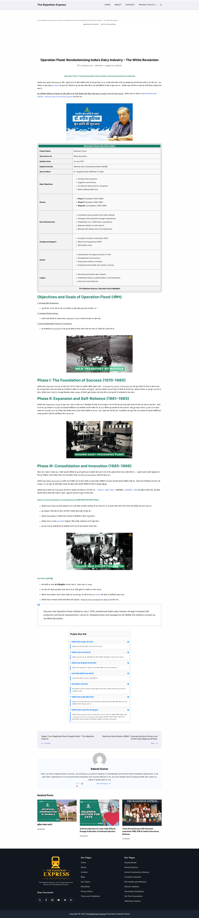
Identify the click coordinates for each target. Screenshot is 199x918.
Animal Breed (130, 862)
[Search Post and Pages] (161, 5)
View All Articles (101, 783)
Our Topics (85, 882)
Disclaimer (85, 886)
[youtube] (77, 786)
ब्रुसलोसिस (128, 490)
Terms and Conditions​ (90, 896)
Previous (47, 743)
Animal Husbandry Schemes (136, 872)
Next (152, 743)
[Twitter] (39, 900)
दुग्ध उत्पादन (55, 85)
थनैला (136, 490)
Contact (130, 5)
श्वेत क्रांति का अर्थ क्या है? (80, 684)
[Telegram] (64, 900)
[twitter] (79, 783)
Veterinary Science (132, 901)
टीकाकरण (101, 490)
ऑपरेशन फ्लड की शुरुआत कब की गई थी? (84, 663)
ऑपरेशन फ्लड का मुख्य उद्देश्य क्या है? (83, 697)
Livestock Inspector (132, 877)
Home (107, 5)
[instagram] (82, 783)
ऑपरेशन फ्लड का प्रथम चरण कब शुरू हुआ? (85, 710)
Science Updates (131, 886)
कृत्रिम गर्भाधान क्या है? (44, 824)
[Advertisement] (99, 42)
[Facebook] (46, 900)
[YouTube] (58, 900)
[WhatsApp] (71, 900)
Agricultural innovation (91, 24)
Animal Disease (131, 867)
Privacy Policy (147, 5)
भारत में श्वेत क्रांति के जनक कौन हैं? (83, 673)
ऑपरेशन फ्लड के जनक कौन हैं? (81, 652)
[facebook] (77, 783)
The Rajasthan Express (51, 4)
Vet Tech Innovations (108, 24)
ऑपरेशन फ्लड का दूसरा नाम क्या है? (82, 642)
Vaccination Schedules (134, 891)
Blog (83, 877)
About (118, 5)
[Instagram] (52, 900)
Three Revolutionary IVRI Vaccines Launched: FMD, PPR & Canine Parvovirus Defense (140, 831)
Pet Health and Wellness (135, 882)
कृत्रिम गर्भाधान (109, 490)
